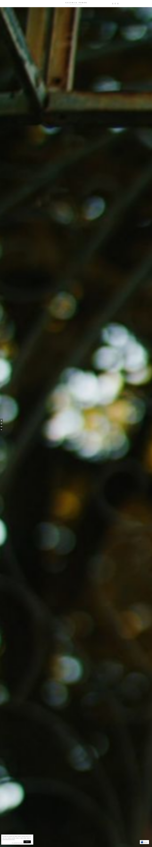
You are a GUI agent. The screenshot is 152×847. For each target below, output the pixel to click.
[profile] (113, 3)
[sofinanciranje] (144, 842)
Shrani (27, 841)
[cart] (116, 3)
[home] (76, 3)
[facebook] (1, 420)
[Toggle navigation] (118, 3)
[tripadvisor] (1, 426)
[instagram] (1, 423)
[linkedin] (1, 430)
